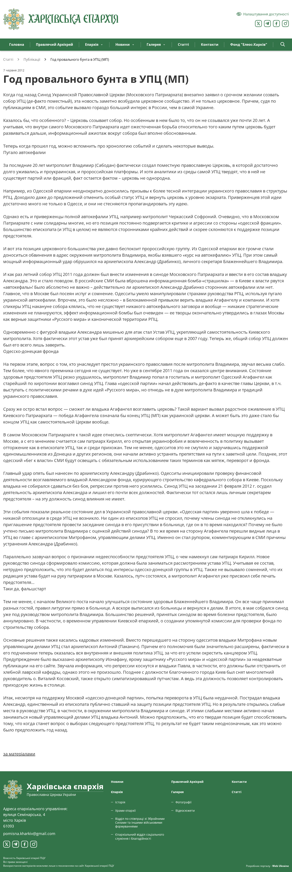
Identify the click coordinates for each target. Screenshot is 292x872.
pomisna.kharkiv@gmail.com (29, 833)
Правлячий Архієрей (187, 782)
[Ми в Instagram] (285, 23)
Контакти (239, 782)
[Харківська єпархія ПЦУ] (61, 19)
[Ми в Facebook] (276, 23)
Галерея (177, 792)
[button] (283, 44)
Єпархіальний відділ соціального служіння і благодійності (139, 836)
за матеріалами (19, 754)
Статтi (236, 792)
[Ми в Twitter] (258, 23)
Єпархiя (117, 792)
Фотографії (183, 802)
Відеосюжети (185, 810)
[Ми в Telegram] (267, 23)
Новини (117, 782)
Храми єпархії (125, 810)
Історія (120, 802)
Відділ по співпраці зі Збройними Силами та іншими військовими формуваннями (140, 822)
